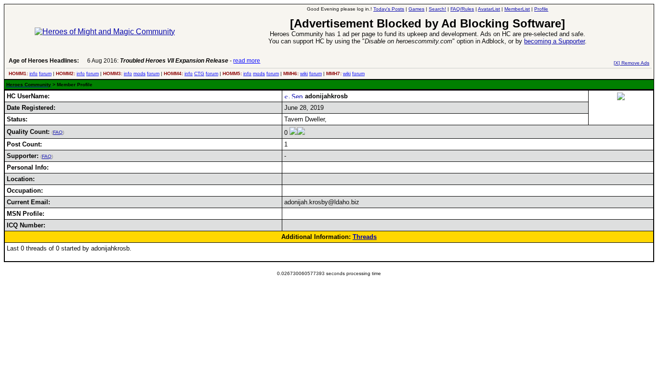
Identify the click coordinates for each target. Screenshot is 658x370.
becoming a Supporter (554, 41)
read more (246, 60)
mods (139, 73)
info (33, 73)
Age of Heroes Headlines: (44, 60)
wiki (304, 73)
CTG (199, 73)
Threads (365, 236)
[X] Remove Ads (631, 63)
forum (45, 73)
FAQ (58, 132)
